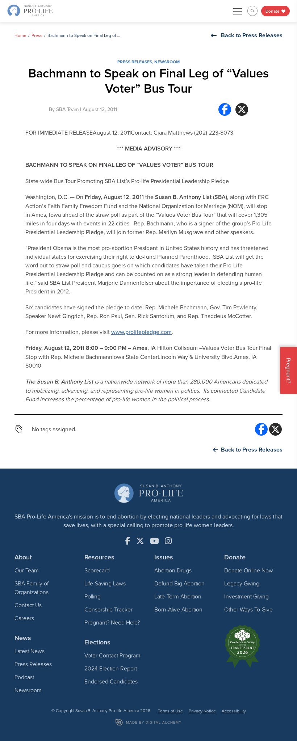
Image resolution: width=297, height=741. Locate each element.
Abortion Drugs (173, 570)
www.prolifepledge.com (141, 332)
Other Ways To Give (248, 609)
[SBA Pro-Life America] (30, 10)
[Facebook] (224, 109)
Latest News (29, 651)
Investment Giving (246, 596)
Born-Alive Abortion (178, 609)
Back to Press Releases (252, 35)
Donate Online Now (248, 570)
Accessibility (234, 711)
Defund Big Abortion (179, 583)
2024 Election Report (110, 668)
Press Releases (134, 62)
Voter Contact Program (112, 655)
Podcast (24, 677)
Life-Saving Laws (105, 583)
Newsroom (167, 62)
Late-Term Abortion (177, 596)
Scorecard (97, 570)
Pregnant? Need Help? (112, 622)
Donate (273, 11)
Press (37, 35)
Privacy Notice (202, 711)
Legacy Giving (241, 583)
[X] (241, 109)
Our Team (26, 570)
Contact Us (28, 605)
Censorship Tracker (108, 609)
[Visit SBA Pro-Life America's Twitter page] (140, 541)
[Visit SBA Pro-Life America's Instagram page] (168, 541)
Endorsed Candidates (111, 681)
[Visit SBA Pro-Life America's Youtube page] (154, 541)
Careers (24, 618)
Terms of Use (170, 711)
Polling (92, 596)
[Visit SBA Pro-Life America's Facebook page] (127, 541)
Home (20, 35)
